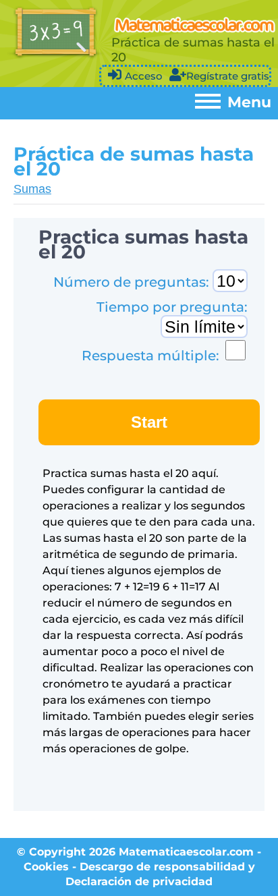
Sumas (32, 189)
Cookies (46, 866)
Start (149, 422)
